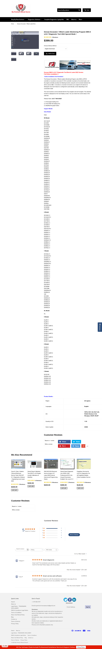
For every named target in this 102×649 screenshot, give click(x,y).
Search (13, 602)
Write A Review (74, 534)
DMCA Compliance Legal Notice (19, 610)
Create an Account (86, 6)
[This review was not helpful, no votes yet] (85, 570)
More (80, 19)
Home (12, 24)
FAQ (67, 19)
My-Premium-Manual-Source (21, 642)
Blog (12, 617)
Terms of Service (15, 621)
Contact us (14, 619)
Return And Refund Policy (18, 615)
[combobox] (37, 549)
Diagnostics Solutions (34, 19)
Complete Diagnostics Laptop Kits (54, 19)
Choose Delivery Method (50, 45)
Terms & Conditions (16, 612)
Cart (88, 10)
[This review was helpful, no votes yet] (82, 570)
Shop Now (81, 647)
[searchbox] (20, 549)
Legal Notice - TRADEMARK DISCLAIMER (21, 633)
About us (73, 19)
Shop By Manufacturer (17, 19)
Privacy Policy (15, 623)
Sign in (78, 6)
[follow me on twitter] (65, 601)
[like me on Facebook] (70, 601)
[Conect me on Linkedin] (74, 601)
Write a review (48, 444)
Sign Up (88, 607)
